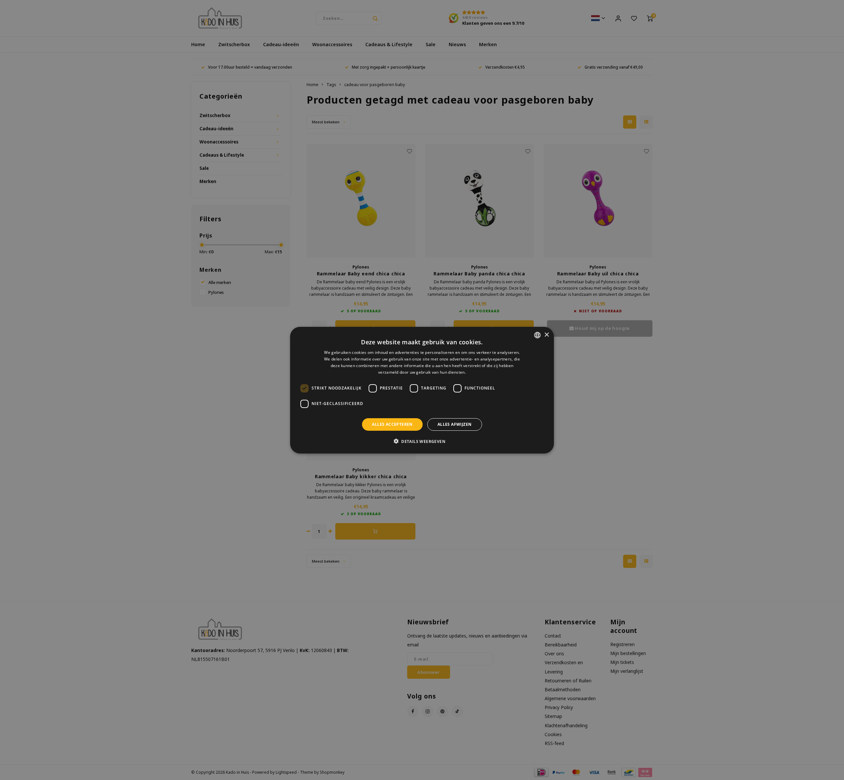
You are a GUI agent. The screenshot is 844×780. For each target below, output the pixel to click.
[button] (422, 441)
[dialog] (422, 390)
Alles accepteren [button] (392, 424)
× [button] (546, 334)
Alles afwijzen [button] (454, 424)
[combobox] (537, 335)
